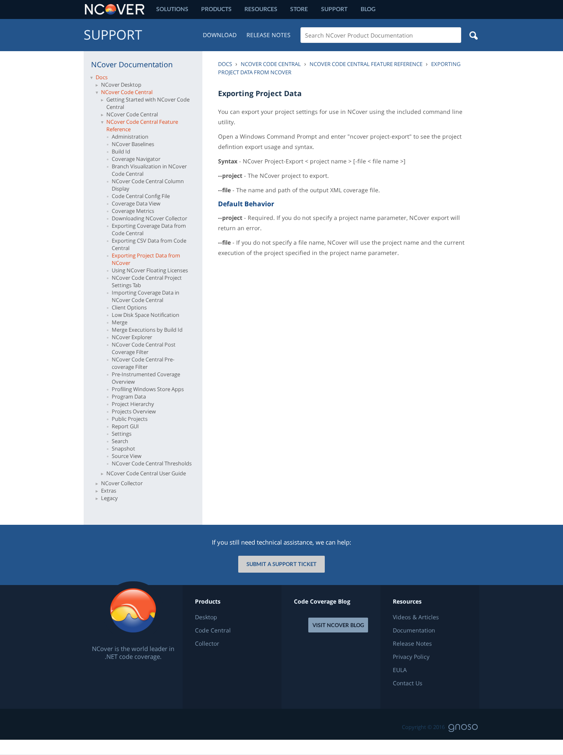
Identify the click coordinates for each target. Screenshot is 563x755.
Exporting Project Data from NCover (146, 259)
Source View (126, 456)
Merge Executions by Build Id (147, 329)
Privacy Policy (411, 657)
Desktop (206, 617)
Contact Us (407, 683)
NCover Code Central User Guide (146, 473)
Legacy (109, 498)
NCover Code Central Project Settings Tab (147, 281)
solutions (172, 8)
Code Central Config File (141, 196)
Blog (368, 8)
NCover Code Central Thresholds (152, 463)
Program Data (129, 396)
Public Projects (130, 418)
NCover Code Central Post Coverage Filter (144, 348)
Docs (102, 77)
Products (216, 8)
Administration (130, 136)
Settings (121, 433)
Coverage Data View (136, 203)
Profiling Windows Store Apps (148, 389)
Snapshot (123, 448)
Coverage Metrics (133, 211)
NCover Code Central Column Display (148, 184)
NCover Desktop (121, 84)
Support (334, 8)
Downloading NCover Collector (149, 218)
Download (220, 35)
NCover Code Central (126, 92)
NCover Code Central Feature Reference (142, 125)
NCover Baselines (133, 144)
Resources (260, 8)
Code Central (213, 630)
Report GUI (125, 426)
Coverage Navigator (136, 159)
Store (299, 8)
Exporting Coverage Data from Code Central (149, 229)
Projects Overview (134, 411)
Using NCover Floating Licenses (150, 270)
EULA (400, 670)
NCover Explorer (132, 337)
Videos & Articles (416, 617)
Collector (207, 643)
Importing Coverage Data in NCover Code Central (145, 296)
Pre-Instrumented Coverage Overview (146, 377)
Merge (119, 322)
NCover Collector (122, 483)
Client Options (129, 307)
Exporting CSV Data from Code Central (149, 244)
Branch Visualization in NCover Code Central (149, 170)
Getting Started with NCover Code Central (148, 103)
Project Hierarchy (133, 404)
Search (120, 441)
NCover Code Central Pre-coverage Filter (143, 363)
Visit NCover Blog (338, 625)
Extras (108, 490)
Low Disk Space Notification (145, 315)
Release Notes (268, 35)
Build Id (121, 151)
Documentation (414, 630)
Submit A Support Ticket (281, 564)
